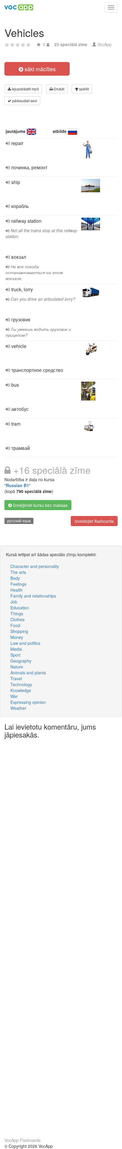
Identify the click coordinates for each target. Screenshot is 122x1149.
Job (13, 602)
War (14, 696)
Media (16, 649)
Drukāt (58, 88)
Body (15, 578)
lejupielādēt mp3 (25, 88)
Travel (16, 678)
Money (16, 637)
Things (16, 613)
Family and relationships (33, 596)
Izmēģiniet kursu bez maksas (40, 505)
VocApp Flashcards (22, 1140)
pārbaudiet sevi (24, 100)
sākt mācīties (39, 69)
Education (19, 608)
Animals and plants (28, 673)
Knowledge (20, 690)
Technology (21, 684)
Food (15, 625)
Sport (15, 655)
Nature (16, 667)
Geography (20, 661)
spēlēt (83, 88)
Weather (18, 708)
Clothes (17, 619)
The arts (18, 572)
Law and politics (25, 643)
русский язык (19, 520)
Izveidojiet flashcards (94, 521)
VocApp (104, 44)
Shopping (19, 631)
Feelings (18, 584)
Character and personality (34, 566)
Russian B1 (17, 485)
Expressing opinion (28, 702)
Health (16, 590)
